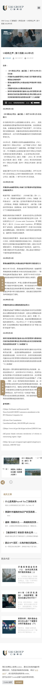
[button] (39, 8)
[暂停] (6, 103)
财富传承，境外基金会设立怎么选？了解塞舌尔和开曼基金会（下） (27, 621)
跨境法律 (8, 58)
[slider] (19, 102)
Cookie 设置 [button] (8, 682)
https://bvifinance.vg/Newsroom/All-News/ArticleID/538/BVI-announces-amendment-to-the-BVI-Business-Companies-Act (21, 412)
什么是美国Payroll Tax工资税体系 (21, 501)
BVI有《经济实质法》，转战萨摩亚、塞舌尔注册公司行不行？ (27, 595)
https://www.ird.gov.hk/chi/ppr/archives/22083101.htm (23, 428)
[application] (22, 102)
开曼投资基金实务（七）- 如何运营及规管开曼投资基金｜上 (27, 569)
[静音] (32, 103)
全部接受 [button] (19, 682)
